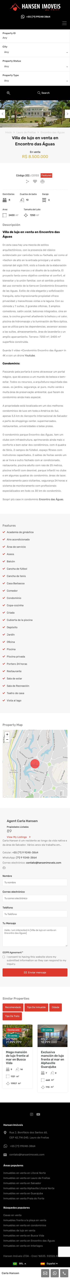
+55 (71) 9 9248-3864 (25, 852)
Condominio (14, 598)
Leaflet (46, 797)
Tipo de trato (12, 1016)
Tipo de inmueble (36, 1007)
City (5, 46)
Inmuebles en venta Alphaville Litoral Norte (28, 1188)
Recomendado (13, 1007)
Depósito (12, 627)
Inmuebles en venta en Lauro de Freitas (26, 1178)
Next (67, 114)
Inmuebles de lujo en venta (19, 1230)
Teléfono (8, 907)
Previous (2, 114)
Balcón (11, 561)
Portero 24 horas (17, 663)
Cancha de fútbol (17, 568)
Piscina (11, 649)
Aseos (10, 554)
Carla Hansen (10, 1273)
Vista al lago (14, 700)
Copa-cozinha (15, 605)
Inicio (8, 132)
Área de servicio (16, 546)
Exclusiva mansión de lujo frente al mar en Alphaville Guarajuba (52, 1059)
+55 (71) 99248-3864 (22, 1146)
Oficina (11, 641)
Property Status (12, 61)
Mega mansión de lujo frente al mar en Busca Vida (17, 1057)
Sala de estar (14, 678)
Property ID (9, 33)
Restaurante (14, 671)
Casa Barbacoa (15, 583)
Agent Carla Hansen (22, 821)
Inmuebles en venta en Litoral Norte (24, 1173)
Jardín (11, 634)
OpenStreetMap (55, 797)
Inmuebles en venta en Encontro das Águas (29, 1240)
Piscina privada (16, 656)
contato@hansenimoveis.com (43, 862)
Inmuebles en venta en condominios (24, 1225)
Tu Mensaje (9, 923)
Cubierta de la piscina (19, 620)
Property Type (11, 75)
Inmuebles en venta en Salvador (22, 1183)
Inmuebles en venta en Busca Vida (23, 1235)
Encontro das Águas (53, 132)
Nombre (7, 876)
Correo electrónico (14, 891)
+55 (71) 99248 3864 (38, 16)
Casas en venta (12, 1215)
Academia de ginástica (20, 532)
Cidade (55, 1007)
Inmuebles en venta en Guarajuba (23, 1193)
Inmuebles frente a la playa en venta (24, 1220)
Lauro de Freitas (26, 132)
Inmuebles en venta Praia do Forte (23, 1198)
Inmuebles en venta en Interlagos (23, 1245)
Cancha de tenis (16, 576)
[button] (7, 734)
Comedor (12, 590)
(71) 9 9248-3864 (26, 857)
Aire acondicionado (18, 539)
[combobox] (35, 53)
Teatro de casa (15, 693)
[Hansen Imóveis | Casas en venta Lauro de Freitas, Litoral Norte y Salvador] (35, 9)
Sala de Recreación (18, 685)
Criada (10, 612)
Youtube (30, 355)
